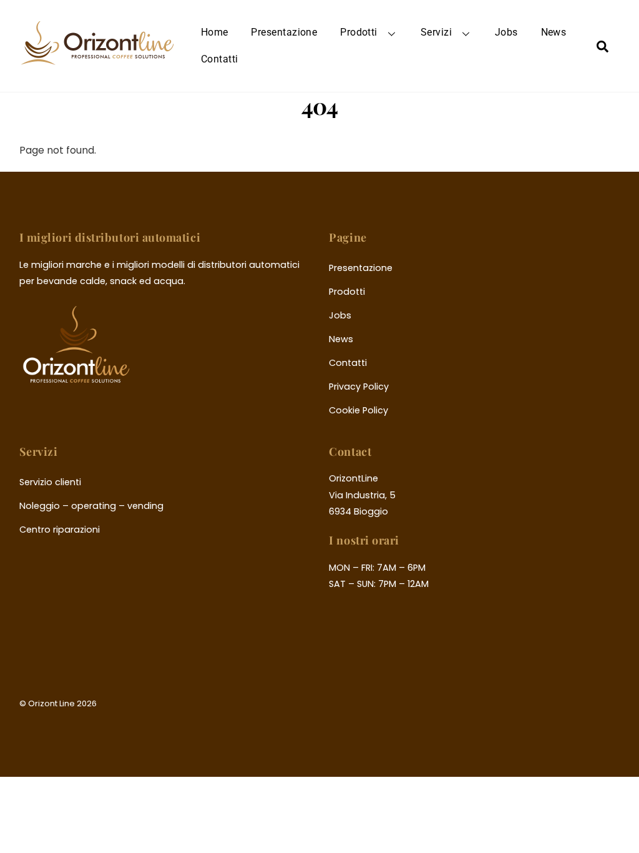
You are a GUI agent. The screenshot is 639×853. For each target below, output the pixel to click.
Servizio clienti (50, 482)
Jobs (506, 32)
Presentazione (284, 32)
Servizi (436, 32)
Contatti (219, 59)
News (554, 32)
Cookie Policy (358, 410)
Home (214, 32)
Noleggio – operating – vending (91, 506)
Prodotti (359, 32)
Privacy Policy (359, 386)
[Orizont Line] (97, 57)
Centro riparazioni (59, 529)
